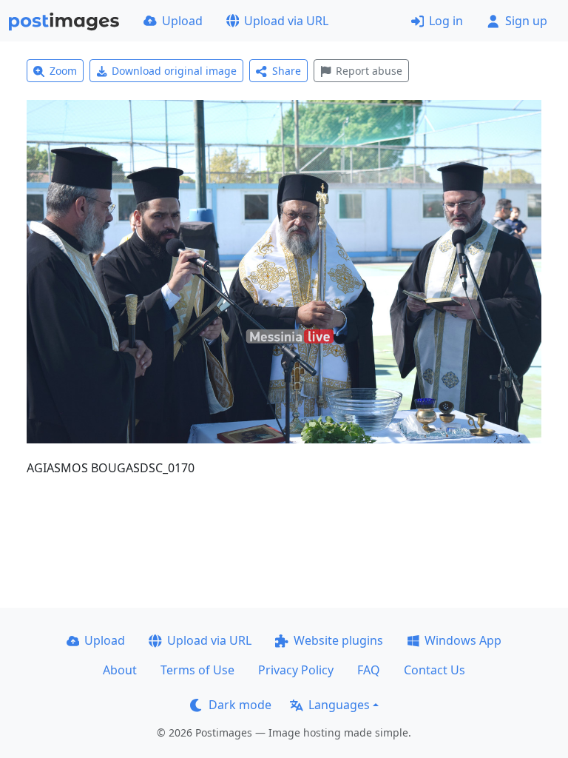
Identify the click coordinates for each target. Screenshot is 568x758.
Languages (339, 705)
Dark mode (240, 705)
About (120, 670)
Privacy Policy (296, 670)
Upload (182, 21)
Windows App (463, 640)
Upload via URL (286, 21)
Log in (446, 21)
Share (286, 71)
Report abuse (369, 71)
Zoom (63, 71)
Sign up (526, 21)
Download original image (174, 71)
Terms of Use (197, 670)
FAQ (368, 670)
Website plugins (338, 640)
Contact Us (434, 670)
